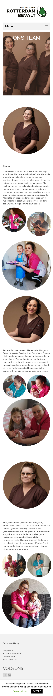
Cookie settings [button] (20, 691)
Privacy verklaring (11, 643)
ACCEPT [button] (37, 691)
